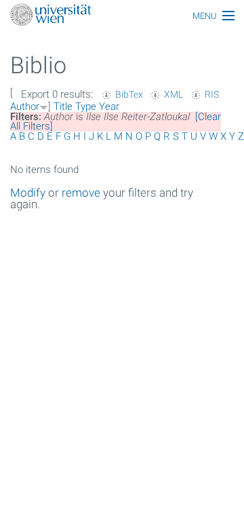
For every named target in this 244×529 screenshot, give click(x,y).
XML (173, 94)
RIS (212, 94)
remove (81, 192)
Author (24, 106)
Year (109, 106)
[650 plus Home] (122, 16)
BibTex (129, 94)
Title (63, 106)
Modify (27, 192)
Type (85, 106)
